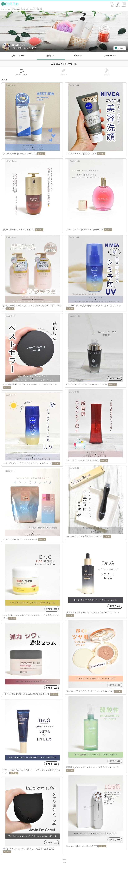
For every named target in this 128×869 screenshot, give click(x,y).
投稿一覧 (39, 9)
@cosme (9, 3)
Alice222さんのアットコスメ (23, 9)
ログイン (118, 3)
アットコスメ (5, 9)
